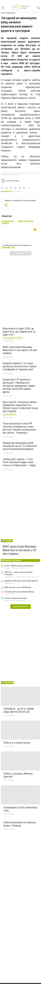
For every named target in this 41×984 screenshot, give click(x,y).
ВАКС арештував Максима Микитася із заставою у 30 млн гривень (20, 350)
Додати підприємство (20, 606)
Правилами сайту (8, 247)
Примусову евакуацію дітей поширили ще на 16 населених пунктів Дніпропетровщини (20, 446)
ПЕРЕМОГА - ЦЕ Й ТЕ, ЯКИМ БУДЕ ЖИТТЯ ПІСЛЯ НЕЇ (18, 710)
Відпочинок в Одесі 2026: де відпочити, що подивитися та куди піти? (19, 331)
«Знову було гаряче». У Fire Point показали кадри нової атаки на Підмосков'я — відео (19, 462)
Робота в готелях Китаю (16, 742)
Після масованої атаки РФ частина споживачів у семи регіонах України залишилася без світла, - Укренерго (19, 428)
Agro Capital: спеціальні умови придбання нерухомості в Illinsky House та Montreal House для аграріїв (20, 406)
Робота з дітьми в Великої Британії (17, 775)
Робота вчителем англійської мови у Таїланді (19, 824)
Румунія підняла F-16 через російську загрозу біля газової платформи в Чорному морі (19, 366)
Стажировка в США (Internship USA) (20, 809)
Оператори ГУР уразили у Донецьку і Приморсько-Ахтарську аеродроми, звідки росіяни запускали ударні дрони (19, 385)
